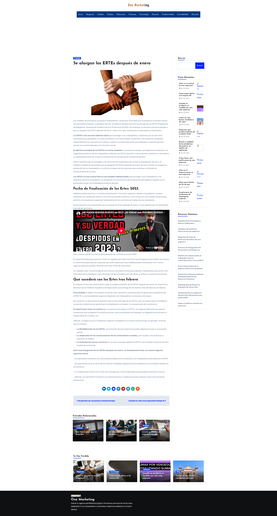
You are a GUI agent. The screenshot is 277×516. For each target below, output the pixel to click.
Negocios (90, 14)
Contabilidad (182, 14)
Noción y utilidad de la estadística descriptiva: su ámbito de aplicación (186, 146)
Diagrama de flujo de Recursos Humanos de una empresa (189, 239)
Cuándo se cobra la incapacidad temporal (146, 401)
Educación (121, 14)
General (155, 14)
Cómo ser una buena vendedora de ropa (186, 120)
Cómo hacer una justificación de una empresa (187, 160)
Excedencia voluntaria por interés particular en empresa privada (154, 432)
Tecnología (144, 14)
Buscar (182, 58)
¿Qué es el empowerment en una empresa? (186, 172)
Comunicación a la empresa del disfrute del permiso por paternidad (190, 295)
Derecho (195, 14)
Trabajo (100, 14)
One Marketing (82, 499)
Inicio (80, 14)
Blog (178, 472)
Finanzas (132, 14)
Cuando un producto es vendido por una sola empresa (153, 475)
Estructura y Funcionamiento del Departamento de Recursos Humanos (191, 276)
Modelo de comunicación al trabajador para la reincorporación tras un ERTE (191, 258)
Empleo (110, 14)
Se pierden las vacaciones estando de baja (96, 401)
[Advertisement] (138, 35)
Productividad (168, 14)
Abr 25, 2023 (185, 88)
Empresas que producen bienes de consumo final (187, 132)
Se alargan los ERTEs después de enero (112, 63)
